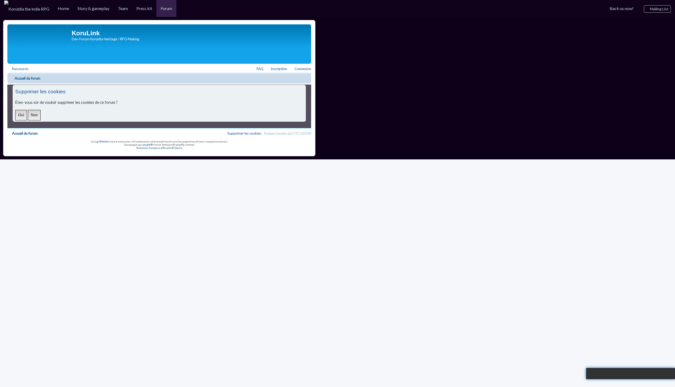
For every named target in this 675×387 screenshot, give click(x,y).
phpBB (146, 144)
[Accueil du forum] (40, 43)
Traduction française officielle (153, 147)
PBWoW (104, 141)
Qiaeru (178, 147)
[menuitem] (26, 8)
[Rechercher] (669, 373)
